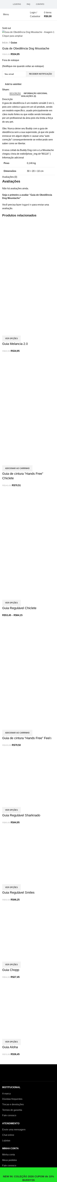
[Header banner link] (28, 591)
